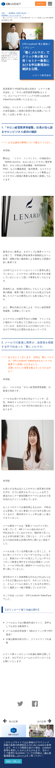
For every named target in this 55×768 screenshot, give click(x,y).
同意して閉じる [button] (13, 761)
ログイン (41, 4)
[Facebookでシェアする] (35, 703)
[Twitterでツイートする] (20, 703)
